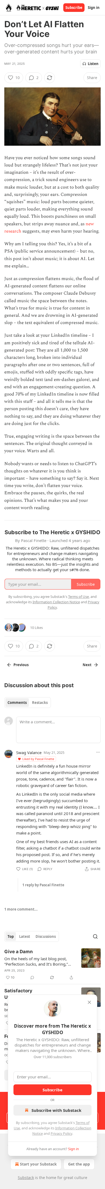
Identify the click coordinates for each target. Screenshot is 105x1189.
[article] (52, 964)
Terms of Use (78, 596)
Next (87, 664)
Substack (26, 1177)
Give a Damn (18, 951)
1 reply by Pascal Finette (43, 885)
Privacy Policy (61, 1133)
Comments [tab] (17, 702)
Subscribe (73, 7)
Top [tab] (11, 936)
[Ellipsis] (98, 752)
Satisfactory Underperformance (25, 994)
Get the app (79, 1164)
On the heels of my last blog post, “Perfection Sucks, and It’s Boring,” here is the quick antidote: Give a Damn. (36, 961)
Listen (93, 63)
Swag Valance (28, 752)
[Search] (95, 936)
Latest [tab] (24, 936)
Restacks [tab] (40, 702)
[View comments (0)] (32, 977)
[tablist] (27, 702)
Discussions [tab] (46, 936)
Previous (21, 664)
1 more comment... (21, 909)
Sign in (94, 7)
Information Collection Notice (56, 601)
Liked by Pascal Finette (38, 759)
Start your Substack (38, 1164)
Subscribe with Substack (56, 1110)
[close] (89, 1002)
